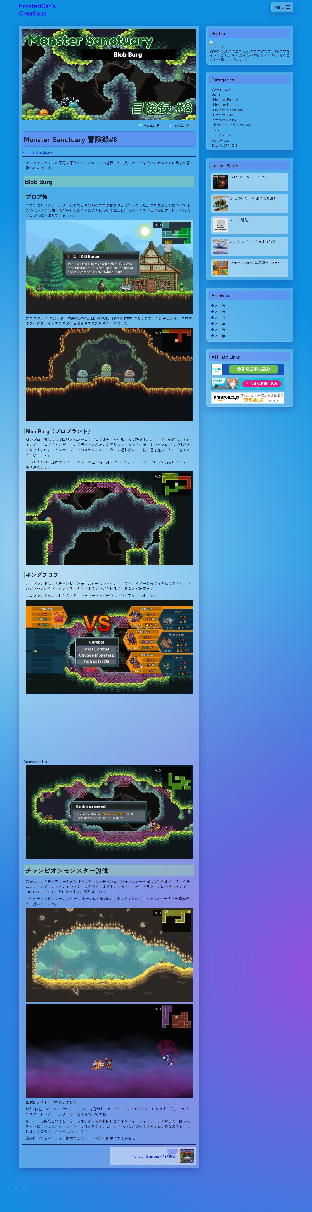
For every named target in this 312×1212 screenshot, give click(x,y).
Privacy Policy (19, 1187)
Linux (215, 130)
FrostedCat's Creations (37, 9)
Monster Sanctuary (37, 152)
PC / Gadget (221, 135)
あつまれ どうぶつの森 (232, 125)
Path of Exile (223, 114)
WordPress (220, 140)
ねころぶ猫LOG (224, 145)
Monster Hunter (225, 104)
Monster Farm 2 (225, 99)
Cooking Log (221, 89)
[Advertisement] (109, 727)
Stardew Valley (225, 119)
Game (216, 94)
